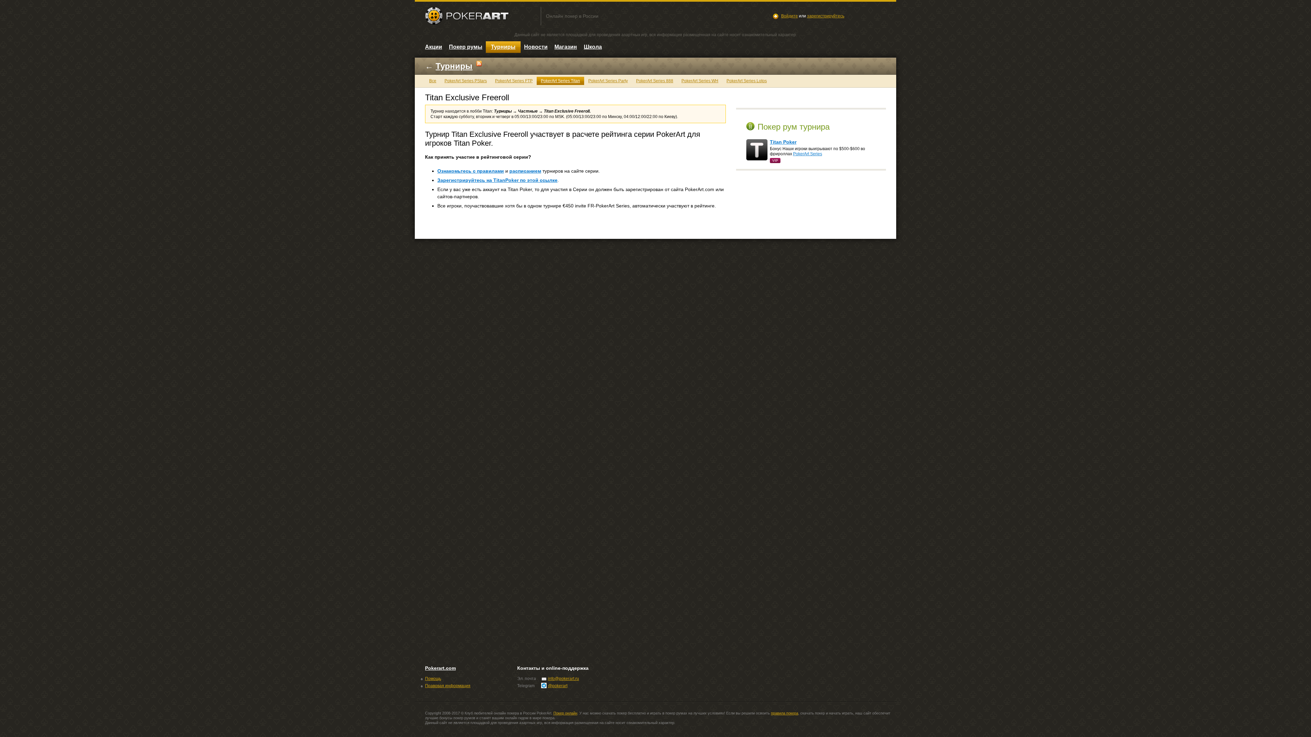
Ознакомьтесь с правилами (470, 171)
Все (432, 80)
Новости (536, 47)
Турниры (503, 47)
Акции (433, 47)
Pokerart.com (440, 668)
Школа (593, 47)
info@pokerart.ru (563, 678)
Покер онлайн (565, 713)
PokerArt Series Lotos (747, 80)
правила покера (784, 713)
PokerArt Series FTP (514, 80)
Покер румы (465, 47)
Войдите (789, 16)
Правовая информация (447, 685)
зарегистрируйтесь (825, 16)
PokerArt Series (807, 153)
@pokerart (557, 685)
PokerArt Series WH (699, 80)
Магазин (565, 47)
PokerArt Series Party (608, 80)
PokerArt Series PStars (466, 80)
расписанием (525, 171)
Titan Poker (783, 142)
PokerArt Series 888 (654, 80)
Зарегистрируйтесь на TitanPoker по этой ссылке (497, 180)
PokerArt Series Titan (560, 80)
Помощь (433, 678)
